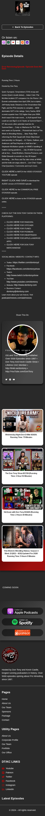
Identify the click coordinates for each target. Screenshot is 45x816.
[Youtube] (14, 379)
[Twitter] (6, 379)
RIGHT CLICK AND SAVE (14, 180)
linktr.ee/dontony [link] (16, 368)
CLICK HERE (8, 171)
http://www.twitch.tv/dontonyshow (22, 275)
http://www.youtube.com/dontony (22, 282)
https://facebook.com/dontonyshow (23, 269)
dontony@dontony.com (18, 291)
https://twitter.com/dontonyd (26, 262)
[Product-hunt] (10, 379)
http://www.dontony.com (25, 285)
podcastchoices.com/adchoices (17, 298)
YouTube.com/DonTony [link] (19, 371)
